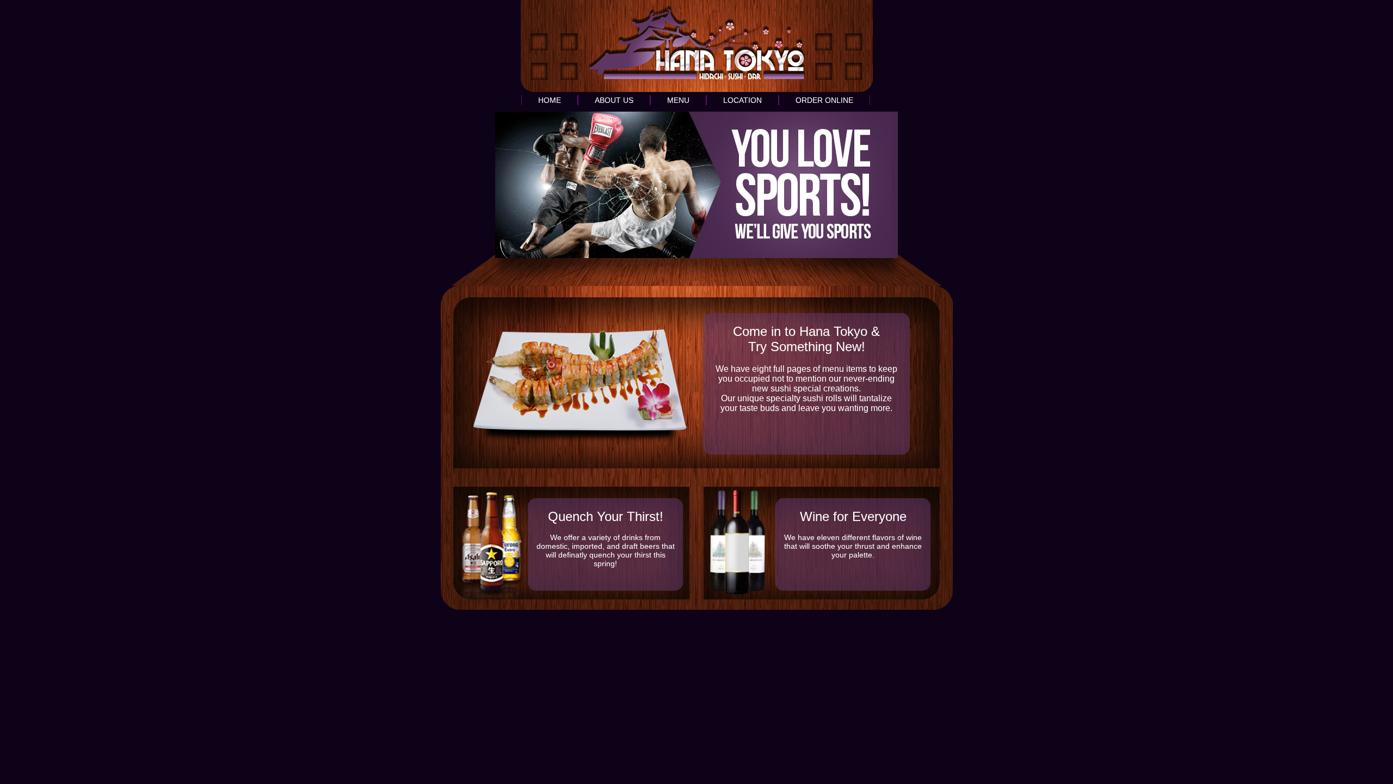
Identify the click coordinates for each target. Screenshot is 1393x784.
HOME (549, 100)
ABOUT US (614, 100)
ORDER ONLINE (824, 100)
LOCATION (742, 100)
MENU (678, 100)
